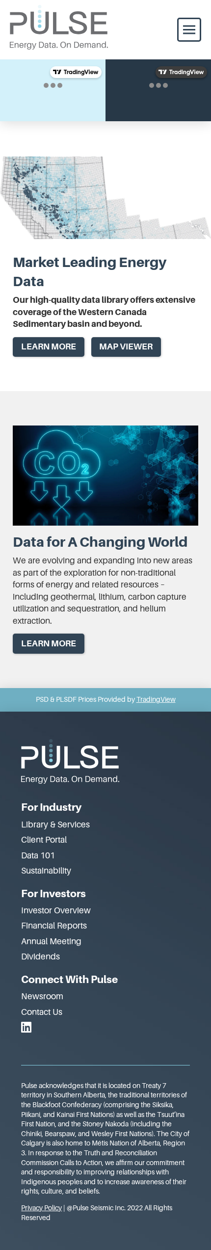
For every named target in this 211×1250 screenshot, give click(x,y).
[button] (189, 30)
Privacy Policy (41, 1208)
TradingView (156, 699)
